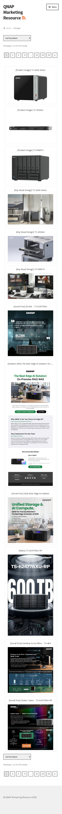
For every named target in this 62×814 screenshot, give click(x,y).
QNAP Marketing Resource (13, 12)
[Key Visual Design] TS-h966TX (30, 269)
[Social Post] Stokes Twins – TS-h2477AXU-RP (30, 700)
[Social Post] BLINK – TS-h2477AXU (30, 306)
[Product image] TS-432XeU (30, 110)
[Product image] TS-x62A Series (30, 70)
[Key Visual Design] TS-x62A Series (30, 190)
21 (37, 55)
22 (43, 55)
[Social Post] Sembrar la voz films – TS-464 (30, 643)
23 (49, 55)
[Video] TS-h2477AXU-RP (30, 550)
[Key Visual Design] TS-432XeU (30, 232)
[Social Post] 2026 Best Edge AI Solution (30, 493)
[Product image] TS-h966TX (30, 150)
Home (8, 28)
